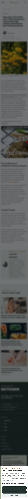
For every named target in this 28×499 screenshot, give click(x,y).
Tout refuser (14, 488)
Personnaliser (14, 495)
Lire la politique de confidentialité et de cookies (13, 483)
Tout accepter (14, 491)
